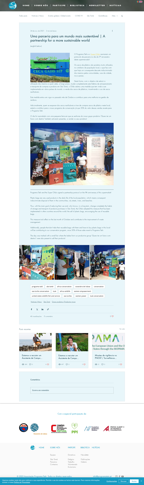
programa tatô (37, 286)
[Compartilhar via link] (48, 309)
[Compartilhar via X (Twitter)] (37, 309)
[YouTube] (122, 476)
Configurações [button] (112, 481)
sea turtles (68, 296)
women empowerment (82, 291)
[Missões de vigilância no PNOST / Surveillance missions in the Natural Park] (108, 342)
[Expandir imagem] (36, 262)
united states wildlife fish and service (46, 296)
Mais (113, 16)
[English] (141, 2)
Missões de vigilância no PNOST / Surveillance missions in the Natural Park (107, 356)
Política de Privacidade (22, 482)
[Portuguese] (137, 2)
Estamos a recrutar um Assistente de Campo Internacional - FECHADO (69, 356)
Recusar (124, 481)
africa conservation (64, 286)
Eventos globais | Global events (59, 16)
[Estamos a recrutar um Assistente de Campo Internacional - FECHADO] (72, 342)
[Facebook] (119, 476)
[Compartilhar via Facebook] (31, 309)
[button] (77, 5)
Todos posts (23, 16)
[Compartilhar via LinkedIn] (42, 309)
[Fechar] (141, 481)
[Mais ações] (112, 30)
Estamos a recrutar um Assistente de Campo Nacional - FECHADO (32, 356)
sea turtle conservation (40, 291)
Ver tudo (122, 329)
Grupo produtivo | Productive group (63, 302)
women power (81, 296)
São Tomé (90, 16)
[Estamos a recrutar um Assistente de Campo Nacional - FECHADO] (35, 342)
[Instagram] (116, 476)
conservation (99, 286)
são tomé (49, 286)
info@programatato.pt (102, 476)
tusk (54, 291)
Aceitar (134, 481)
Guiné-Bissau (102, 16)
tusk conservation (96, 296)
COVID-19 (78, 16)
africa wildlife (65, 291)
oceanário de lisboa (82, 286)
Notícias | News (38, 16)
